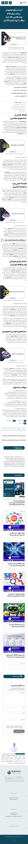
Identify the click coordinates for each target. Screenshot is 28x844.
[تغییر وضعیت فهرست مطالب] (23, 103)
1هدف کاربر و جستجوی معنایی (20, 87)
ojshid (11, 254)
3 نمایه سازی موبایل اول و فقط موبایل (19, 93)
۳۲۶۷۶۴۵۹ (13, 815)
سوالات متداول (21, 111)
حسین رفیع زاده (20, 420)
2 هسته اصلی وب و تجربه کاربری (20, 90)
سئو (6, 778)
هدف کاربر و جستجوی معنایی (19, 104)
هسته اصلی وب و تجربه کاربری (18, 106)
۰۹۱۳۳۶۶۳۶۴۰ (13, 813)
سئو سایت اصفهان (13, 799)
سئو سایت (20, 423)
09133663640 (8, 836)
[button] (2, 2)
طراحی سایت (9, 778)
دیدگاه (23, 692)
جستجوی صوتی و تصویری (19, 109)
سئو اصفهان (12, 74)
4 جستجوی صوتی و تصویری (21, 96)
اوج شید (9, 199)
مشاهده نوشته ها (20, 448)
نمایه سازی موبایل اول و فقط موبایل (17, 108)
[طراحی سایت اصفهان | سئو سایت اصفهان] (23, 3)
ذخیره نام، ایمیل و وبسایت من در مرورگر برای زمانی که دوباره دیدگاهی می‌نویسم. (14, 726)
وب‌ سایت (23, 719)
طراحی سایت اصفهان (13, 797)
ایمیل (23, 713)
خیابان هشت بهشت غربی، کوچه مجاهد (13, 816)
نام (24, 706)
